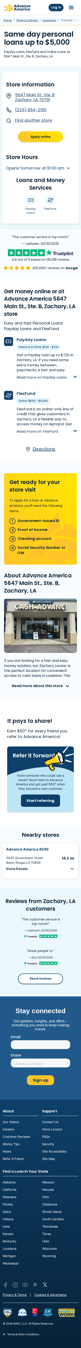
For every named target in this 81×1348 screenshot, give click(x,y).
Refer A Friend (13, 1159)
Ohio (45, 1197)
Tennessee (50, 1226)
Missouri (48, 1182)
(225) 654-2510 (31, 110)
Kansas (8, 1234)
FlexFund (26, 393)
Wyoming (49, 1256)
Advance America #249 (27, 849)
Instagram (15, 1284)
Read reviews (41, 978)
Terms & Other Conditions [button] (23, 1334)
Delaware (9, 1197)
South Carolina (53, 1219)
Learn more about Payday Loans (47, 373)
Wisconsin (49, 1248)
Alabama (9, 1182)
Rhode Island (51, 1212)
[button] (40, 869)
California (9, 1189)
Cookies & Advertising (50, 1295)
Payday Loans (31, 339)
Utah (45, 1241)
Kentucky (9, 1241)
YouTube (25, 1284)
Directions (44, 449)
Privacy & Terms (15, 1295)
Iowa (6, 1226)
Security (48, 1144)
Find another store (33, 120)
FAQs (46, 1136)
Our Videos (11, 1122)
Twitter (45, 1284)
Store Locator (52, 1129)
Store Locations (27, 20)
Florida (8, 1204)
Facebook (5, 1284)
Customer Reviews (16, 1136)
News (7, 1151)
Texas (46, 1234)
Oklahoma (49, 1204)
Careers (8, 1129)
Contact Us (50, 1122)
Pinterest (35, 1284)
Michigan (9, 1256)
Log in (56, 7)
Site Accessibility (54, 1151)
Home (7, 20)
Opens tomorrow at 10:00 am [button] (35, 168)
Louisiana (50, 20)
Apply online (40, 136)
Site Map (48, 1159)
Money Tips (11, 1144)
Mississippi (10, 1263)
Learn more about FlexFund (42, 427)
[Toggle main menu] (71, 7)
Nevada (48, 1189)
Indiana (8, 1219)
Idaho (7, 1212)
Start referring (40, 800)
